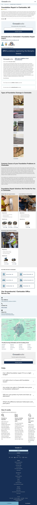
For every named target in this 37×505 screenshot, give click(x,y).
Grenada (28, 344)
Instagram (25, 457)
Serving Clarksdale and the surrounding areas (9, 40)
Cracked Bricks (15, 158)
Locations (18, 452)
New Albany (29, 347)
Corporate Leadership (18, 476)
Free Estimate (27, 503)
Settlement (15, 132)
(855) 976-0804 (4, 307)
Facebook (12, 457)
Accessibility (22, 498)
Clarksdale (3, 344)
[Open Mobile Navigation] (35, 1)
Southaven (12, 344)
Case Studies (18, 488)
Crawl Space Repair (18, 465)
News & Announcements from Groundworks (18, 491)
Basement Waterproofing (18, 462)
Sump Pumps (18, 470)
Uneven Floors (15, 145)
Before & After (18, 490)
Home (2, 4)
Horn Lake (20, 347)
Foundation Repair (18, 463)
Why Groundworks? (18, 482)
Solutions (18, 460)
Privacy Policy (11, 498)
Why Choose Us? (18, 472)
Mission (18, 479)
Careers (18, 474)
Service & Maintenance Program (18, 484)
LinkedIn (17, 457)
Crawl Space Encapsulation (18, 468)
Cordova (3, 347)
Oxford (11, 349)
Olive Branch (4, 349)
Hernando (20, 344)
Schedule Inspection (18, 31)
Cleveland (29, 349)
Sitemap (26, 498)
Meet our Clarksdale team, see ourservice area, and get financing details (7, 314)
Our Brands (18, 477)
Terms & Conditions (17, 498)
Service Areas (7, 4)
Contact (18, 450)
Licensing (18, 496)
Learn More (4, 227)
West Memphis (21, 349)
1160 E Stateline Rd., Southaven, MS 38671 (8, 301)
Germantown (12, 347)
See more (3, 18)
